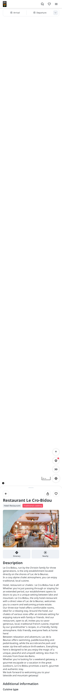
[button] (31, 12)
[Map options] (56, 460)
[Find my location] (56, 478)
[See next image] (53, 530)
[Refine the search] (55, 12)
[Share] (48, 494)
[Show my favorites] (49, 4)
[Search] (42, 4)
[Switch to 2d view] (56, 469)
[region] (31, 248)
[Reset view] (56, 452)
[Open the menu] (56, 4)
